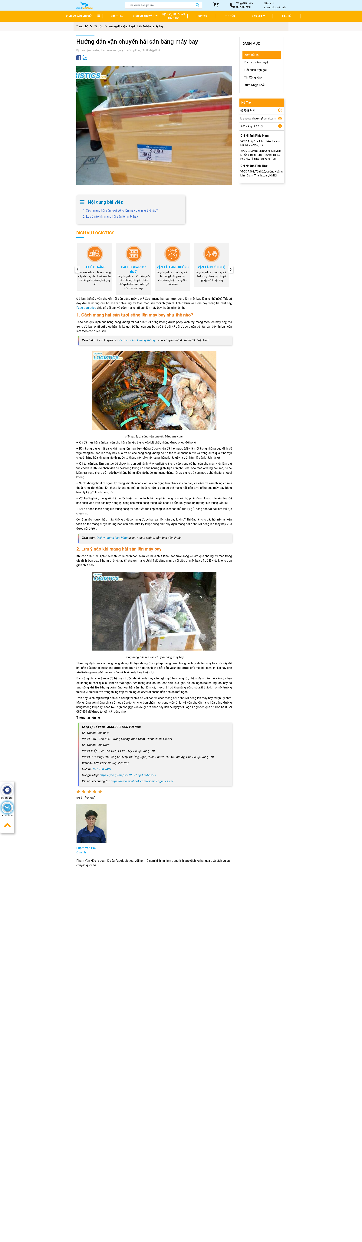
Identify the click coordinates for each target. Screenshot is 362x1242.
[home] (84, 5)
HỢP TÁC (201, 16)
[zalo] (85, 57)
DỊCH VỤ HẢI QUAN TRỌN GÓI (173, 16)
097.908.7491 (102, 769)
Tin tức (98, 26)
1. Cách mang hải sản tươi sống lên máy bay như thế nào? (120, 210)
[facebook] (78, 57)
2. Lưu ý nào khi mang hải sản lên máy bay (110, 216)
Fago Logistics (86, 308)
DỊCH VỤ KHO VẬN (144, 16)
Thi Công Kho (132, 50)
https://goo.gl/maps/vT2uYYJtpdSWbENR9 (128, 775)
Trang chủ (82, 26)
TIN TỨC (230, 16)
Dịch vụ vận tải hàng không (137, 340)
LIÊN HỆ (286, 16)
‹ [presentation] (77, 269)
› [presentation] (230, 269)
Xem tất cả (251, 55)
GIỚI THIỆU (116, 16)
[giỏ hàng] (216, 5)
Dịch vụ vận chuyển (87, 50)
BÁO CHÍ (257, 16)
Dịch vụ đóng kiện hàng (112, 538)
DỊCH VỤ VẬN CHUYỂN (79, 15)
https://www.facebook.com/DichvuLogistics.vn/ (142, 781)
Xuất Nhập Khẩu (151, 50)
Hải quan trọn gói (111, 50)
